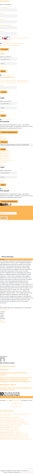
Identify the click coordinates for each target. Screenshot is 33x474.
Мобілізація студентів (8, 385)
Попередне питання (16, 403)
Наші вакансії (3, 138)
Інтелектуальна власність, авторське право (15, 414)
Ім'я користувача (4, 7)
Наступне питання (16, 406)
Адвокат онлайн (25, 472)
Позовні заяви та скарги (6, 160)
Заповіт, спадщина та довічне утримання (14, 424)
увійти (7, 400)
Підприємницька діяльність (11, 432)
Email (1, 320)
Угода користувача (5, 42)
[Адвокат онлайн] (5, 204)
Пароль (2, 19)
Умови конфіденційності (14, 45)
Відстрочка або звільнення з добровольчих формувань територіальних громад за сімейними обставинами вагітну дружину (16, 379)
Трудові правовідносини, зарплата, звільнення (16, 439)
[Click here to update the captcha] (5, 38)
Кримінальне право (9, 429)
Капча (2, 31)
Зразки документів (5, 155)
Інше (1, 307)
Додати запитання (5, 151)
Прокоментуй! (18, 307)
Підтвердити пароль (5, 25)
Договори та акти (4, 158)
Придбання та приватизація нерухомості (14, 435)
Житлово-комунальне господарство (13, 422)
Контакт (2, 136)
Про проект (3, 165)
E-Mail (2, 13)
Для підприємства (4, 157)
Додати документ (4, 153)
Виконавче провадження (10, 417)
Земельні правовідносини (10, 427)
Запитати (4, 142)
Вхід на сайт (3, 140)
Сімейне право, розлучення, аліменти (13, 437)
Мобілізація (4, 369)
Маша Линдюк (6, 307)
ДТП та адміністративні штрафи (12, 420)
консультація (3, 309)
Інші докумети (3, 162)
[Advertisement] (16, 236)
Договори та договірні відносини (12, 419)
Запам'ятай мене (6, 75)
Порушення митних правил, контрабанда (14, 434)
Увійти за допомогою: (5, 4)
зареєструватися (16, 400)
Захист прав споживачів (10, 425)
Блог (1, 163)
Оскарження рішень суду (10, 430)
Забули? (2, 67)
